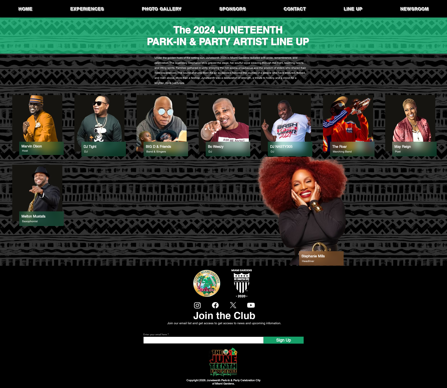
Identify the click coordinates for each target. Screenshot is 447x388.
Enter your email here (155, 334)
